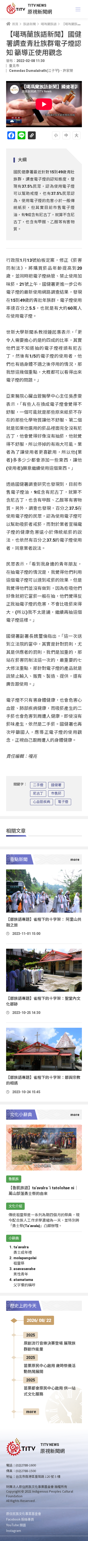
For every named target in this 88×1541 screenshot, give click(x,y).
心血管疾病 (41, 802)
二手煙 (38, 785)
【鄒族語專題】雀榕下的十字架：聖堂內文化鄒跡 (43, 1001)
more (31, 1411)
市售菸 (56, 793)
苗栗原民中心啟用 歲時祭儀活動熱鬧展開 (50, 1368)
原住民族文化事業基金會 (23, 1513)
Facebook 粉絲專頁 (20, 1519)
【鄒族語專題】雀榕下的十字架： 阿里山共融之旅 (43, 922)
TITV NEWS (37, 5)
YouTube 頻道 (16, 1524)
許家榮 (68, 71)
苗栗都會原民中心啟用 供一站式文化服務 (50, 1391)
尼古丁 (38, 793)
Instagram (13, 1530)
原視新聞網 (40, 11)
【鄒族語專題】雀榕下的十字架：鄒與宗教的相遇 (43, 1080)
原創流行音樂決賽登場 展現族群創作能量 (50, 1346)
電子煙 (63, 802)
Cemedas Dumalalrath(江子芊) (34, 71)
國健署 (56, 785)
